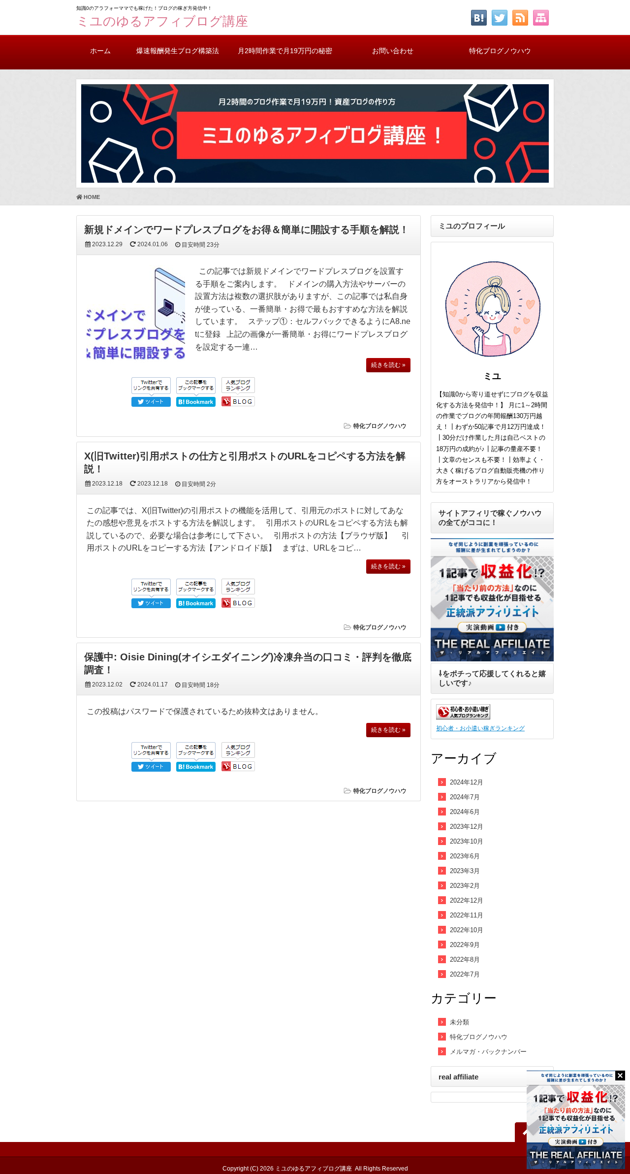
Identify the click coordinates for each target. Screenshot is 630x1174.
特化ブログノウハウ (500, 51)
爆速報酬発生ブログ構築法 (177, 51)
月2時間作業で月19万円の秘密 (285, 51)
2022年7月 (465, 974)
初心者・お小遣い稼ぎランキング (480, 728)
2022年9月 (465, 944)
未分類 (459, 1022)
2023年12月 (466, 826)
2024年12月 (466, 782)
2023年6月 (465, 856)
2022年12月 (466, 900)
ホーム (100, 51)
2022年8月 (465, 959)
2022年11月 (466, 915)
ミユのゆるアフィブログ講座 (162, 21)
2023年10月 (466, 841)
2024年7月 (465, 797)
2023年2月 (465, 885)
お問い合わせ (392, 51)
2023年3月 (465, 871)
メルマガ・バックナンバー (488, 1051)
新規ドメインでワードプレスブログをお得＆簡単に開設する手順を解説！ (246, 229)
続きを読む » (388, 364)
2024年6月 (465, 811)
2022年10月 (466, 930)
